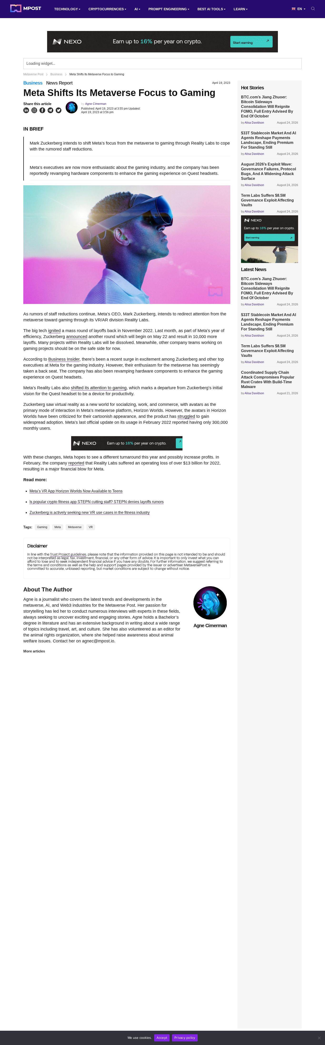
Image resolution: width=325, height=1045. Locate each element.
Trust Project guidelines (68, 554)
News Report (59, 83)
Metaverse (75, 527)
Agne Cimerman (95, 104)
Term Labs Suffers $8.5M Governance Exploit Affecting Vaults (267, 200)
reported (76, 463)
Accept (162, 1038)
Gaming (42, 527)
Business (32, 83)
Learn (239, 9)
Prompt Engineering (167, 9)
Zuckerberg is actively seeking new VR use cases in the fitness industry (90, 512)
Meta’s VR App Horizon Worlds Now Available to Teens (76, 491)
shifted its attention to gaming (99, 387)
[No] (319, 1037)
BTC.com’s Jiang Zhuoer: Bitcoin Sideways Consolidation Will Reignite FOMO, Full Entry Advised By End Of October (267, 106)
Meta (57, 527)
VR (91, 527)
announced (76, 336)
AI (136, 9)
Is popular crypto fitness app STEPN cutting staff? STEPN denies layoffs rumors (97, 502)
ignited (54, 330)
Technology (66, 9)
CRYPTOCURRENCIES (106, 9)
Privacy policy (184, 1038)
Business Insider (63, 359)
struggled (186, 416)
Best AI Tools (210, 9)
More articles (34, 651)
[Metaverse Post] (25, 9)
